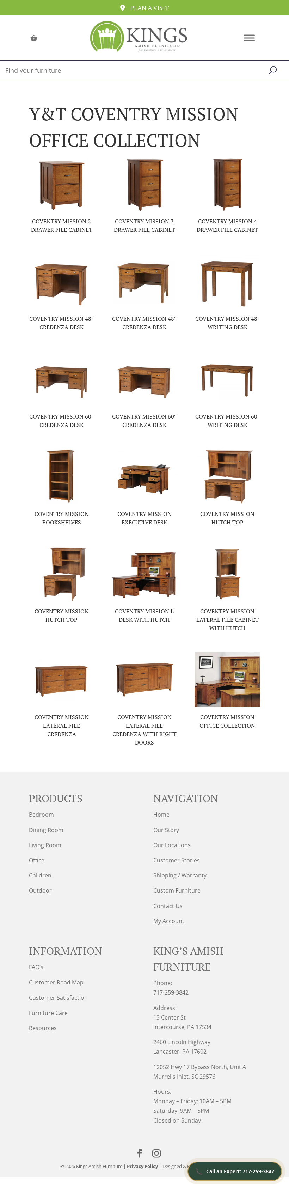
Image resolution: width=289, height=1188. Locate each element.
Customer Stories (176, 860)
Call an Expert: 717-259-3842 (234, 1171)
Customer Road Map (56, 982)
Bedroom (41, 814)
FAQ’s (36, 967)
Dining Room (46, 830)
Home (161, 814)
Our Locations (172, 845)
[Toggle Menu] (249, 37)
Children (40, 875)
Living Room (45, 845)
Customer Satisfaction (58, 998)
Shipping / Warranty (180, 875)
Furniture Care (48, 1013)
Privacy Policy (142, 1166)
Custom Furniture (177, 890)
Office (36, 860)
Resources (43, 1028)
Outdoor (40, 890)
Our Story (166, 830)
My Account (168, 921)
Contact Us (168, 906)
